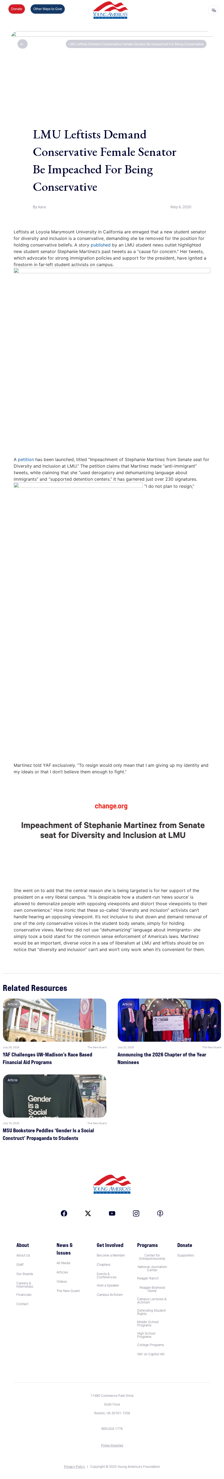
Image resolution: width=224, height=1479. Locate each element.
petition (26, 459)
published (101, 245)
